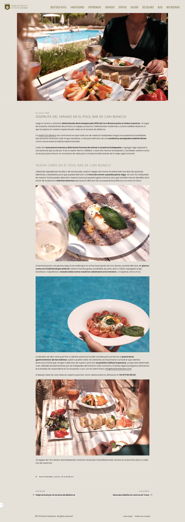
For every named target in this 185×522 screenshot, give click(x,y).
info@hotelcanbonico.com (118, 368)
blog (160, 7)
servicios (110, 7)
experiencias (94, 7)
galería (134, 7)
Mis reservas (173, 7)
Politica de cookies (142, 516)
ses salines (148, 7)
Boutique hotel (59, 7)
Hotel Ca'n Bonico (64, 477)
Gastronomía (46, 477)
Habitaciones (77, 7)
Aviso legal (127, 516)
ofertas (123, 7)
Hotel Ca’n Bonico (47, 135)
